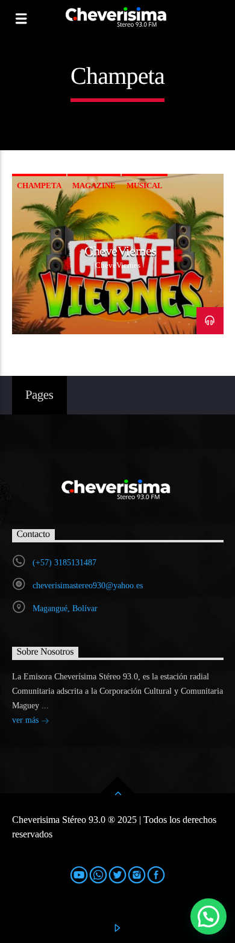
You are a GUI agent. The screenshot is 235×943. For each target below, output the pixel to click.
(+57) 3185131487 (64, 562)
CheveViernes (120, 250)
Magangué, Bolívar (65, 608)
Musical (145, 185)
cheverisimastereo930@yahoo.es (88, 585)
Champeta (39, 185)
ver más (26, 720)
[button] (208, 916)
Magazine (94, 185)
